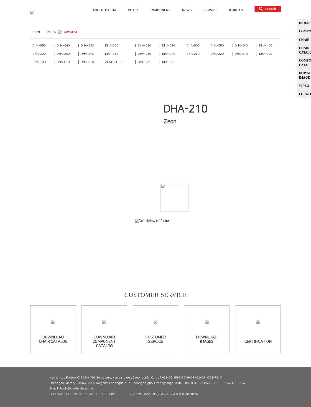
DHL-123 (144, 62)
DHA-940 (63, 45)
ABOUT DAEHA (104, 10)
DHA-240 (168, 54)
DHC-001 (168, 62)
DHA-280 (63, 54)
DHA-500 (241, 45)
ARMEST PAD (115, 62)
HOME (37, 32)
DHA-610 (168, 45)
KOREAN (236, 10)
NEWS (187, 10)
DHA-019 (63, 62)
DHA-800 (111, 45)
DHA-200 (265, 54)
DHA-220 (217, 54)
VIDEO (304, 86)
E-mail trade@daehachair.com (71, 388)
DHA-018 (87, 62)
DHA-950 (39, 45)
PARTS (51, 32)
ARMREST (70, 32)
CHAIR (133, 10)
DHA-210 (241, 54)
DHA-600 (192, 45)
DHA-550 (217, 45)
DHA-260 (111, 54)
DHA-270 (87, 54)
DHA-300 (39, 54)
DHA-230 (192, 54)
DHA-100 (39, 62)
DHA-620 (144, 45)
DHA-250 (144, 54)
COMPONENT (160, 10)
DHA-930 (87, 45)
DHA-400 (265, 45)
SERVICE (211, 10)
